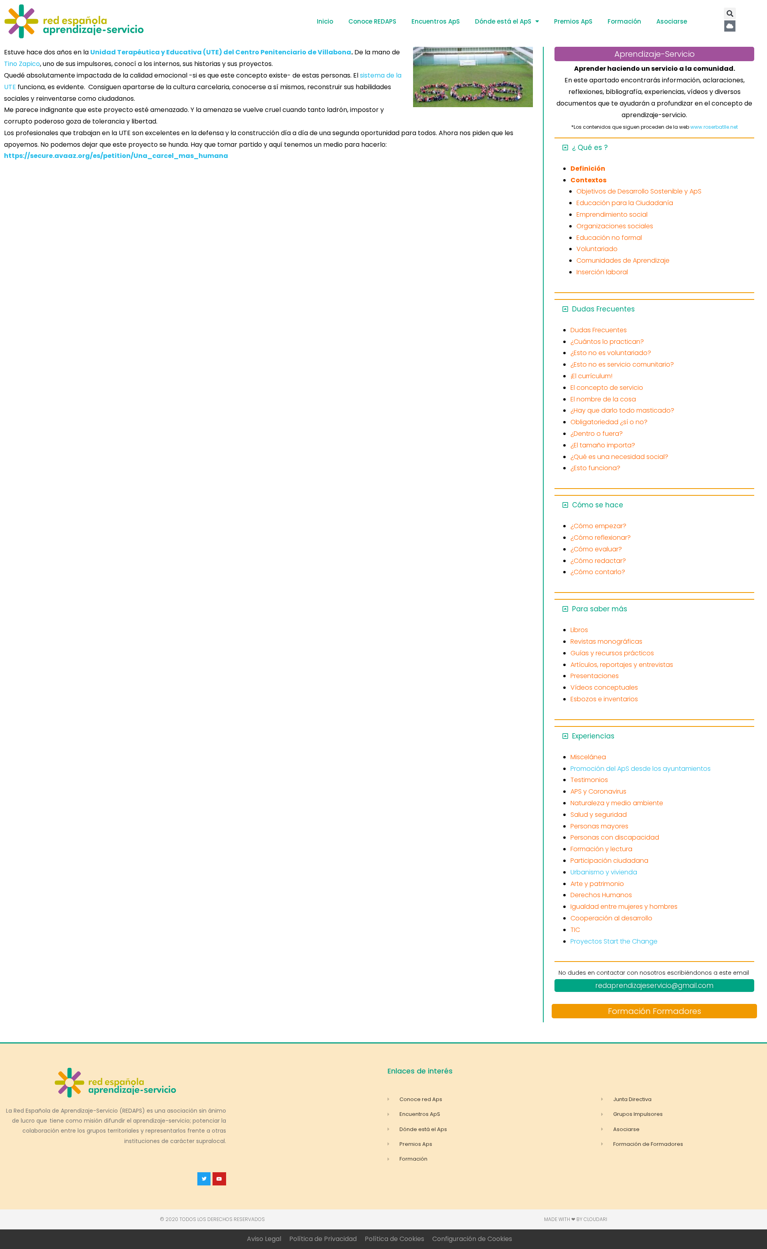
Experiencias (593, 736)
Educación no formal (609, 237)
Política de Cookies (394, 1238)
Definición (587, 168)
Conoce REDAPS (372, 21)
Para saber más (599, 609)
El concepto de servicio (606, 387)
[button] (730, 14)
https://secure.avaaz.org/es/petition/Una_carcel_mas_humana (116, 155)
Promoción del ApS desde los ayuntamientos (640, 768)
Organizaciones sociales (614, 226)
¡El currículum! (591, 376)
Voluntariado (597, 248)
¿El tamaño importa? (602, 445)
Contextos (588, 180)
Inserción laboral (602, 272)
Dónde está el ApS (503, 21)
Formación (624, 21)
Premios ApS (573, 21)
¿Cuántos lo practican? (607, 341)
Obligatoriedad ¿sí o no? (609, 422)
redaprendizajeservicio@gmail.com (654, 985)
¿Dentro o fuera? (596, 433)
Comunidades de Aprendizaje (623, 260)
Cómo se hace (597, 505)
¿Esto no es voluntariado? (610, 352)
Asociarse (671, 21)
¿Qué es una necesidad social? (619, 456)
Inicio (325, 21)
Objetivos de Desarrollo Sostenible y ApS (638, 191)
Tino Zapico (22, 63)
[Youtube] (219, 1179)
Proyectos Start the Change (614, 941)
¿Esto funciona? (595, 468)
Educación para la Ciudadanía (624, 203)
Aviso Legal (264, 1238)
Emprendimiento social (612, 214)
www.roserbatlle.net (714, 127)
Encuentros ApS (435, 21)
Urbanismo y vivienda (603, 872)
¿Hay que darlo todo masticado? (622, 410)
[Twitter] (204, 1179)
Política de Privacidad (323, 1238)
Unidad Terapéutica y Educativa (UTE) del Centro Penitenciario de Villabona (220, 52)
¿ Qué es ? (590, 147)
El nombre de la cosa (603, 399)
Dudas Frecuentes (603, 309)
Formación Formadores (654, 1011)
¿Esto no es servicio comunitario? (622, 364)
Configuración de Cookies (472, 1238)
